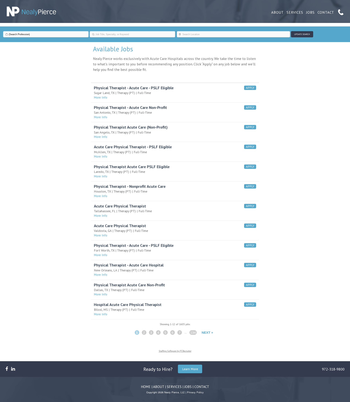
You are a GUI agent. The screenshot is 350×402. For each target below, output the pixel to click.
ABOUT (277, 12)
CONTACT (326, 12)
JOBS (310, 12)
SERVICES (295, 12)
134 (193, 332)
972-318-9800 (333, 369)
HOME (146, 387)
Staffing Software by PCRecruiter (175, 351)
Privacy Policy (195, 392)
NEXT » (207, 332)
